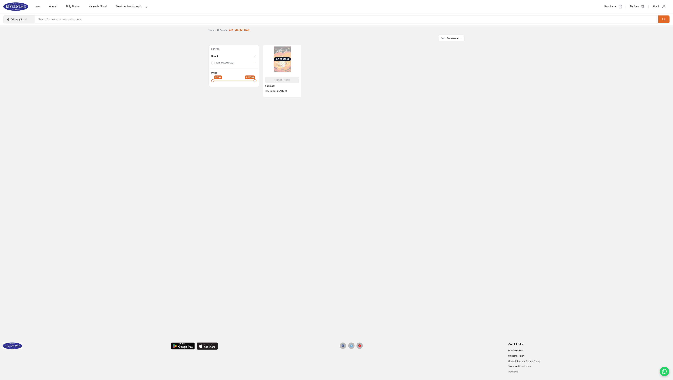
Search (664, 19)
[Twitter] (351, 346)
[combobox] (346, 19)
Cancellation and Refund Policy (524, 361)
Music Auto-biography (129, 6)
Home (211, 30)
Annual (53, 6)
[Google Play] (183, 346)
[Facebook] (343, 346)
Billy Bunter (73, 6)
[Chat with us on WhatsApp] (664, 371)
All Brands (222, 30)
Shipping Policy (516, 355)
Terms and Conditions (519, 366)
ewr (38, 6)
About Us (513, 371)
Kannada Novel (98, 6)
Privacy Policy (515, 350)
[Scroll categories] (146, 6)
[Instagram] (359, 346)
